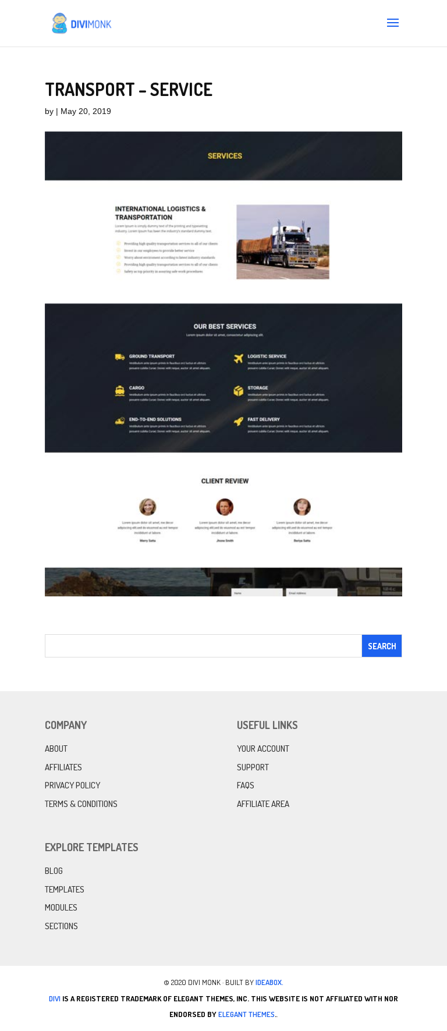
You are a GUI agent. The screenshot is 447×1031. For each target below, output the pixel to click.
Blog (54, 870)
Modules (61, 907)
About (56, 748)
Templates (64, 889)
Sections (61, 926)
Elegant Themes (246, 1014)
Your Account (263, 748)
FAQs (245, 785)
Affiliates (63, 767)
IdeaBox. (269, 982)
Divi (55, 998)
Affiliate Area (263, 803)
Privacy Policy (72, 785)
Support (253, 767)
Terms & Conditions (81, 803)
